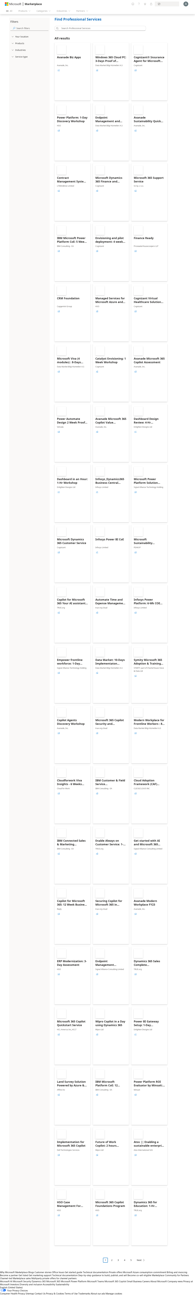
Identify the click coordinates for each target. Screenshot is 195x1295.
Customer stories (43, 1272)
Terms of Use (71, 1293)
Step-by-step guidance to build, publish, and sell (102, 1275)
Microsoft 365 (53, 1281)
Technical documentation (95, 1272)
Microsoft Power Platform (74, 1281)
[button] (57, 28)
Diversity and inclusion (31, 1284)
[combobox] (101, 28)
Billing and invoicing (177, 1272)
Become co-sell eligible (139, 1275)
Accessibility (49, 1284)
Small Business (134, 1281)
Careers (146, 1281)
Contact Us (40, 1293)
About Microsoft (158, 1281)
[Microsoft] (13, 4)
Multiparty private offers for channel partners (53, 1278)
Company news (175, 1281)
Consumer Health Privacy (12, 1293)
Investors (14, 1284)
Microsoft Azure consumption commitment (145, 1272)
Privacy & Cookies (55, 1293)
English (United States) (11, 1287)
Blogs (31, 1272)
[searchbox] (32, 28)
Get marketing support (40, 1275)
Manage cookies (114, 1293)
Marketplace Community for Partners (170, 1275)
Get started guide (73, 1272)
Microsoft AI (6, 1281)
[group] (58, 70)
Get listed (23, 1275)
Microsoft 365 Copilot (115, 1281)
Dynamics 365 (39, 1281)
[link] (72, 71)
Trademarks (84, 1293)
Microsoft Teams (95, 1281)
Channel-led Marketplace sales (15, 1278)
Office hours (58, 1272)
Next (139, 1260)
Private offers (115, 1272)
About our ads (98, 1293)
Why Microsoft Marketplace (14, 1272)
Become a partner (9, 1275)
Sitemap (30, 1293)
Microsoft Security (22, 1281)
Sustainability (62, 1284)
